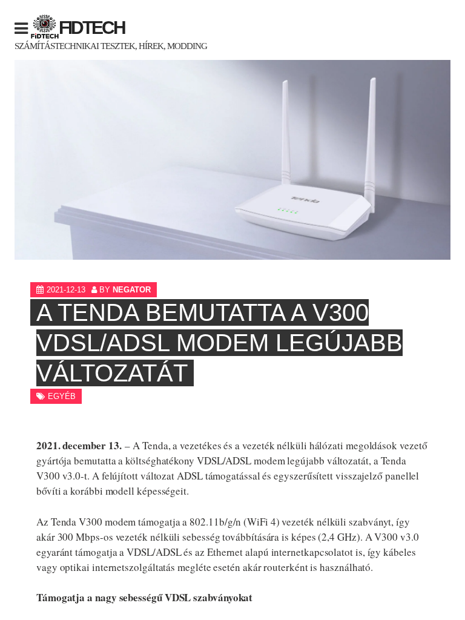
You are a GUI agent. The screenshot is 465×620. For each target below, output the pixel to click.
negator (132, 289)
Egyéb (62, 396)
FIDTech (92, 28)
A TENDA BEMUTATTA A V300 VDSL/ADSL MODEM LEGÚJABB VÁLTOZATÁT (219, 342)
